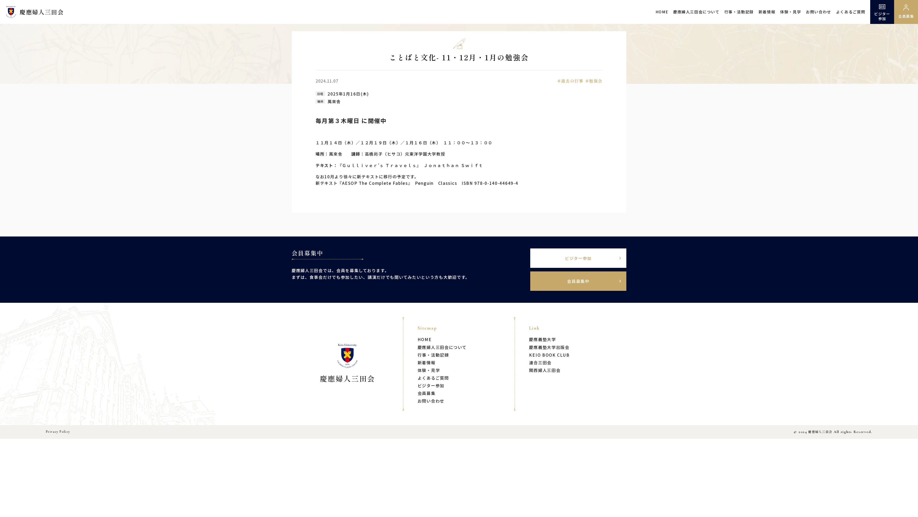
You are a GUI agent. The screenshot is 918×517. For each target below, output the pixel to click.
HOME (662, 12)
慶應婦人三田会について (696, 12)
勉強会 (595, 81)
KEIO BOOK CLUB (549, 355)
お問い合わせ (818, 12)
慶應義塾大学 (542, 339)
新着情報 (767, 12)
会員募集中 (578, 281)
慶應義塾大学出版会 (549, 347)
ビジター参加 (882, 16)
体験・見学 (790, 12)
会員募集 (427, 393)
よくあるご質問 (850, 12)
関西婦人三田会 (544, 370)
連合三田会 (540, 362)
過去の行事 (572, 81)
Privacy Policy (58, 432)
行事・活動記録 (739, 12)
